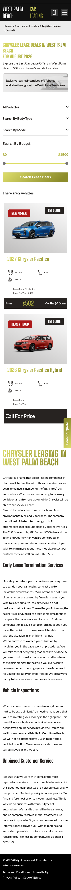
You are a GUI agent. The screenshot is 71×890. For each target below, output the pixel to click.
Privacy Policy (11, 877)
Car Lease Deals (26, 26)
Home (8, 26)
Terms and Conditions (16, 872)
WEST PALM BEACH (23, 12)
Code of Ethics (32, 877)
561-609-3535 (54, 12)
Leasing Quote (67, 433)
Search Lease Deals (35, 177)
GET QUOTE (54, 210)
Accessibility (40, 872)
